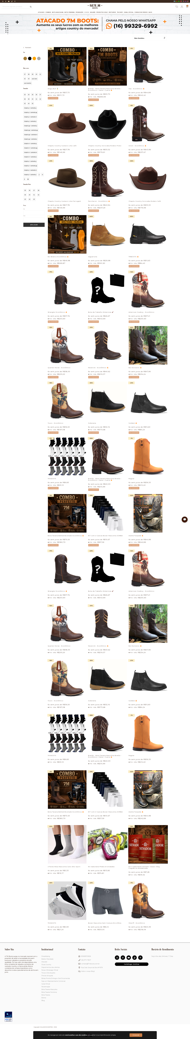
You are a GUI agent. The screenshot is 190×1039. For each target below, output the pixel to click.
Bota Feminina (70, 12)
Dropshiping (45, 956)
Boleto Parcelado (47, 959)
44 (28, 103)
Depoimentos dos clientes (50, 967)
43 (28, 78)
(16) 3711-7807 (86, 960)
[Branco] (25, 63)
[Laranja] (34, 58)
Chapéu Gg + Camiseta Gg (31, 130)
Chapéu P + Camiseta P (30, 174)
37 (25, 74)
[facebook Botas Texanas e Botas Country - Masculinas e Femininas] (6, 1)
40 (36, 74)
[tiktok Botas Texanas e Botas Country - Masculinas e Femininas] (12, 1)
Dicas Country (46, 964)
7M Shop (120, 12)
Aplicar (34, 225)
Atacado (41, 12)
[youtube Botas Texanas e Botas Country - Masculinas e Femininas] (9, 1)
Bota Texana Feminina (49, 992)
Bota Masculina (58, 12)
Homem (86, 12)
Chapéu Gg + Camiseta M (30, 134)
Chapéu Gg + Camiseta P (30, 139)
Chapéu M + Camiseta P (30, 157)
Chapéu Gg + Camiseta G (30, 125)
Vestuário (112, 12)
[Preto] (29, 58)
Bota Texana (45, 995)
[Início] (95, 8)
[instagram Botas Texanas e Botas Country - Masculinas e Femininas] (3, 1)
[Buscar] (30, 7)
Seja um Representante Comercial (53, 981)
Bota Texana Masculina (49, 989)
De (24, 209)
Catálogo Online (131, 964)
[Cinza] (39, 58)
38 (28, 74)
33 (25, 94)
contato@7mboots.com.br (90, 964)
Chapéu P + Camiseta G (30, 161)
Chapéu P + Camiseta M (30, 170)
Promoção (79, 12)
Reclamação (45, 987)
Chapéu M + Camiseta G (30, 143)
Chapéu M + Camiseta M (30, 152)
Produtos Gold (102, 12)
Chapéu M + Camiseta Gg (30, 148)
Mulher (92, 12)
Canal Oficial (128, 12)
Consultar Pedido (141, 12)
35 (32, 94)
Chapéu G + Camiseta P (30, 121)
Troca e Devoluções (48, 973)
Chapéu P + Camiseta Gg (30, 165)
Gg (28, 179)
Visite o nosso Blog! (88, 971)
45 (32, 103)
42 (25, 78)
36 (36, 94)
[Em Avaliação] (8, 1017)
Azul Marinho (27, 83)
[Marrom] (25, 58)
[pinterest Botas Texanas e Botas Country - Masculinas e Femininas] (15, 1)
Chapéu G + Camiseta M (30, 117)
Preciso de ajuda (47, 976)
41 (40, 74)
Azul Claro (34, 78)
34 (28, 94)
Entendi (136, 1035)
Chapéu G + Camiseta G (30, 108)
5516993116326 (86, 956)
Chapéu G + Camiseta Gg (30, 112)
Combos (48, 12)
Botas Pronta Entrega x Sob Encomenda (55, 978)
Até (24, 215)
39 (32, 74)
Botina (43, 998)
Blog (150, 12)
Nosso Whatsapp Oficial (49, 970)
